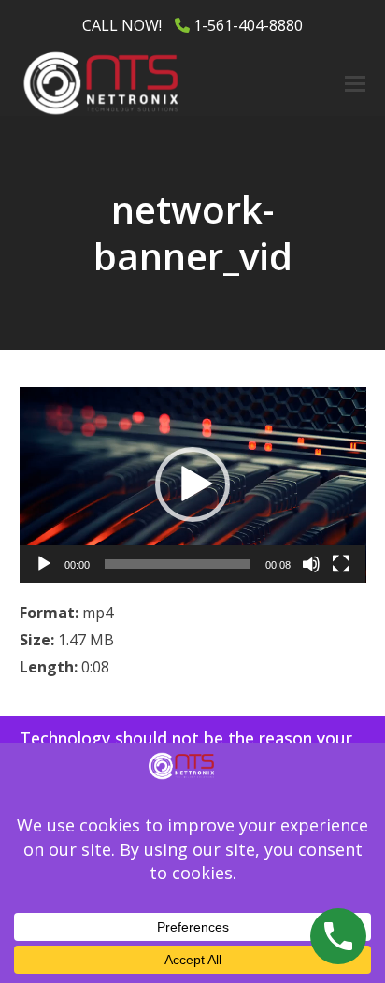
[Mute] (311, 564)
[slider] (178, 564)
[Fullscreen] (341, 564)
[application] (193, 485)
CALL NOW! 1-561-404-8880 (192, 25)
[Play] (44, 564)
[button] (355, 84)
